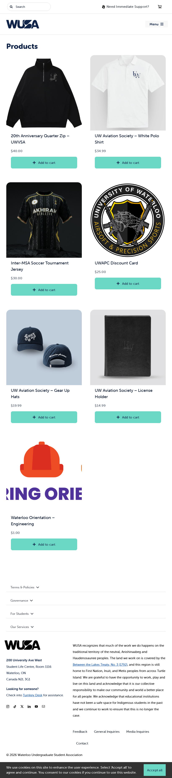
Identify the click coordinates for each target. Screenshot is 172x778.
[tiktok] (14, 706)
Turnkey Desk (32, 695)
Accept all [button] (154, 770)
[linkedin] (29, 706)
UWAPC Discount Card (116, 262)
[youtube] (36, 706)
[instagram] (7, 706)
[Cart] (160, 6)
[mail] (43, 706)
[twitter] (22, 706)
